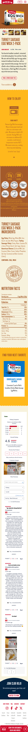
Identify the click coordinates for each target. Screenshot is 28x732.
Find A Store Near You (9, 78)
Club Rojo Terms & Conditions (25, 715)
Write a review (18, 49)
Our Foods (6, 704)
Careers (16, 704)
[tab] (14, 157)
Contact (22, 704)
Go (25, 729)
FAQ (12, 704)
